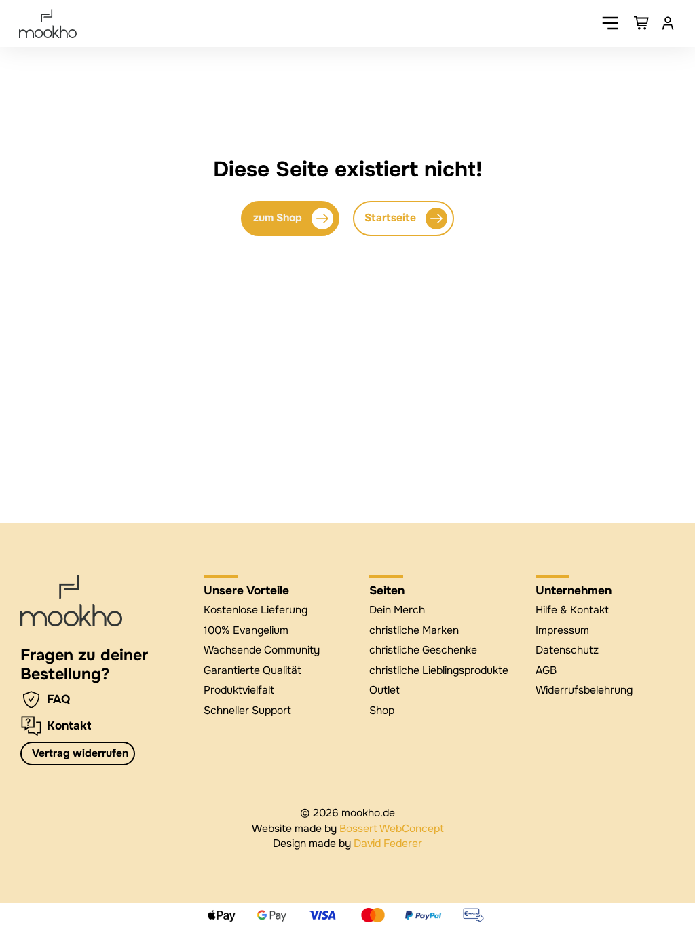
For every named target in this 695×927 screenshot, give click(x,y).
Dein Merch (397, 610)
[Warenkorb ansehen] (642, 23)
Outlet (384, 690)
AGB (546, 670)
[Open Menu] (610, 23)
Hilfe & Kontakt (572, 610)
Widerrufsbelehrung (584, 690)
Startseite (390, 218)
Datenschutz (567, 650)
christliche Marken (414, 630)
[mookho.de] (48, 23)
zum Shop (277, 218)
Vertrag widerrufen (80, 753)
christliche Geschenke (423, 650)
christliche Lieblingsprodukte (438, 670)
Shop (381, 710)
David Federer (388, 843)
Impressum (562, 630)
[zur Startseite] (71, 600)
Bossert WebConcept (391, 828)
